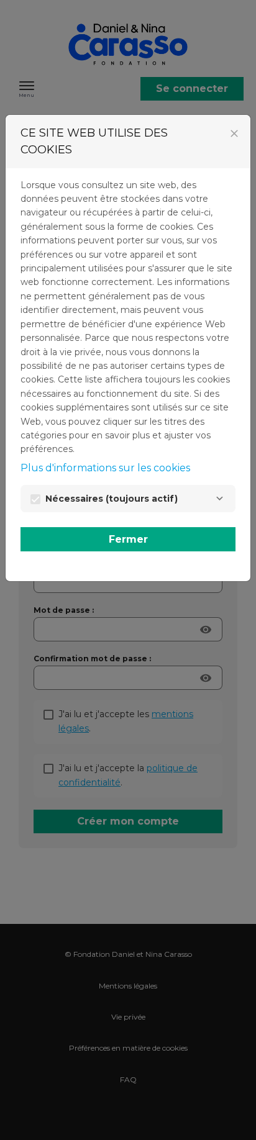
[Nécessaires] (219, 498)
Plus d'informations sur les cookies (105, 468)
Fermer (128, 539)
